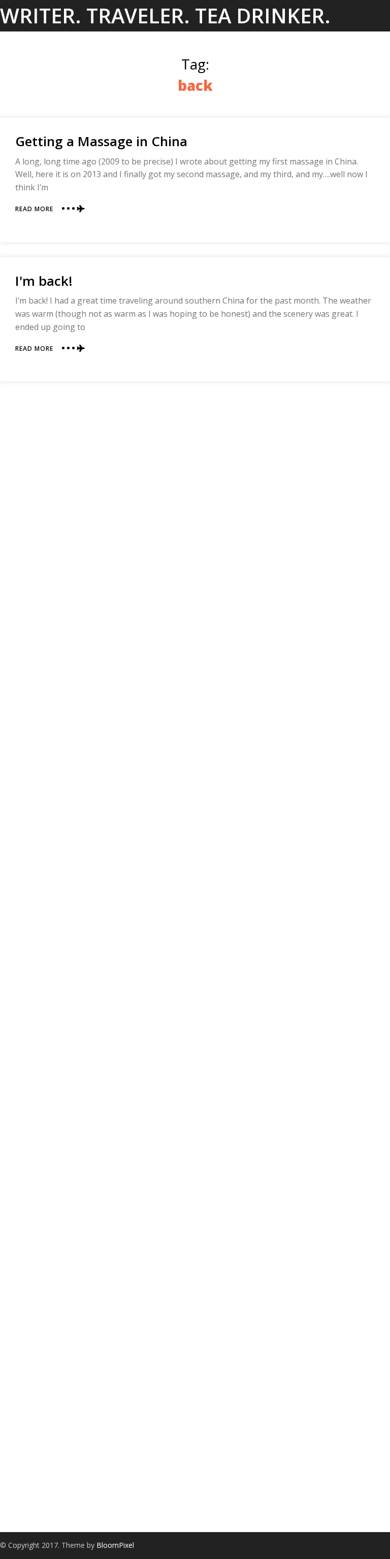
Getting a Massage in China (101, 141)
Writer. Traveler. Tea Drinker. (165, 15)
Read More (34, 209)
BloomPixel (115, 1545)
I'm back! (44, 281)
